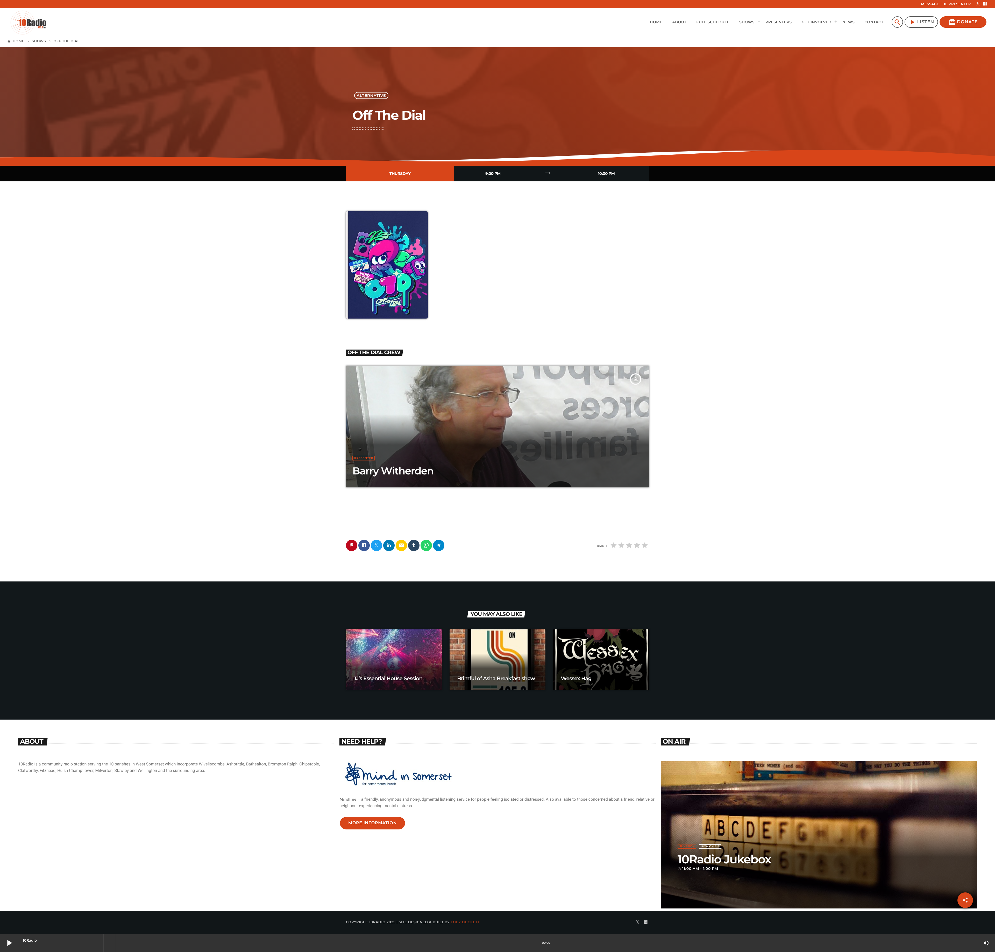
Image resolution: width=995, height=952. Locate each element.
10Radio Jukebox (724, 859)
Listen (921, 22)
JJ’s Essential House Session (388, 679)
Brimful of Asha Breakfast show (496, 679)
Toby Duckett (465, 922)
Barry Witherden (392, 471)
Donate (963, 22)
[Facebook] (985, 4)
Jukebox (687, 846)
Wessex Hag (576, 679)
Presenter (363, 458)
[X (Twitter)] (978, 4)
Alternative (371, 95)
